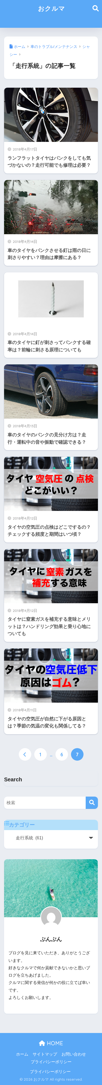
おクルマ (51, 8)
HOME (54, 1043)
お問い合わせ (73, 1054)
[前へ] (25, 754)
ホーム (22, 1054)
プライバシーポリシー (51, 1062)
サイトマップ (45, 1054)
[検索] (92, 803)
